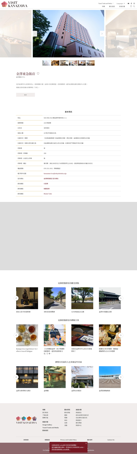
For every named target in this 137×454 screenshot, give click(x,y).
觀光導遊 (79, 423)
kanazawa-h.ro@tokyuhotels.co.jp (55, 173)
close (86, 443)
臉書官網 (46, 189)
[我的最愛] (131, 6)
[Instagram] (134, 3)
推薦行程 (45, 418)
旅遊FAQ (78, 425)
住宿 (65, 423)
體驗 (65, 415)
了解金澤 (45, 415)
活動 (65, 425)
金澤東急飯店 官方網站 (51, 178)
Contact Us (110, 440)
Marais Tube (48, 194)
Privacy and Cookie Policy (68, 440)
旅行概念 (45, 412)
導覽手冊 (45, 422)
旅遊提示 (79, 420)
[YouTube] (128, 3)
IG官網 (46, 184)
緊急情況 (45, 430)
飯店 (25, 95)
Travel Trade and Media (105, 3)
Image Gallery (47, 425)
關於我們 (89, 440)
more (18, 288)
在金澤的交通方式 (81, 418)
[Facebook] (131, 3)
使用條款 (26, 440)
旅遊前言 (79, 412)
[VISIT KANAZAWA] (14, 6)
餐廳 (65, 418)
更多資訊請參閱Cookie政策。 (61, 449)
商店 (65, 420)
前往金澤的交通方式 (82, 415)
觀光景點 (67, 412)
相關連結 (47, 440)
